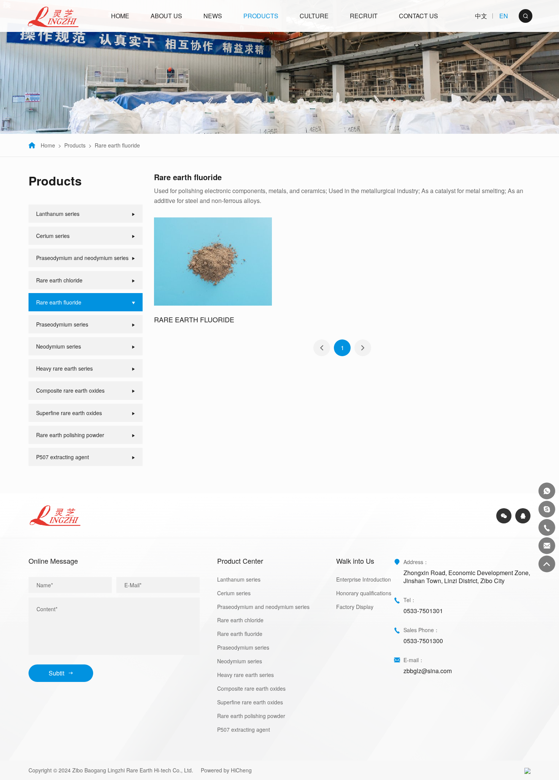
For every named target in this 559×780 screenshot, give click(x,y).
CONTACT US (418, 15)
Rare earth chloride (240, 620)
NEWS (212, 15)
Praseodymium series (243, 647)
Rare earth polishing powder (251, 716)
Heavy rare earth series (245, 675)
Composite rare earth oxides (251, 688)
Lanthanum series (238, 579)
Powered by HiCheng (226, 770)
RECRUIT (364, 15)
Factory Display (354, 606)
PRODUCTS (260, 15)
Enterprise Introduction (363, 579)
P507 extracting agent (243, 729)
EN (503, 16)
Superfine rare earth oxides (250, 702)
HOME (120, 15)
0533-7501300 (423, 640)
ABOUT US (166, 15)
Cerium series (234, 593)
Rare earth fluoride (117, 145)
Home (48, 145)
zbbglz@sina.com (427, 670)
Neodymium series (239, 661)
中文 (481, 16)
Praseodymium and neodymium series (263, 606)
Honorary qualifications (363, 593)
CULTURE (314, 15)
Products (75, 145)
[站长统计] (527, 770)
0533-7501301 (423, 610)
